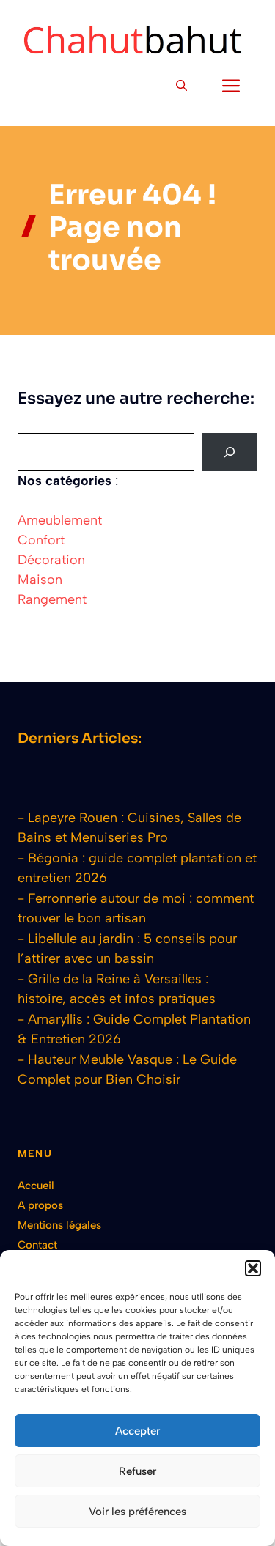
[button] (253, 1268)
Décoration (51, 560)
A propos (40, 1205)
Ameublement (60, 520)
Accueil (36, 1185)
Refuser (137, 1471)
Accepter (137, 1431)
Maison (40, 580)
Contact (37, 1244)
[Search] (229, 452)
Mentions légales (59, 1225)
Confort (41, 540)
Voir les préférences (137, 1511)
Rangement (52, 599)
